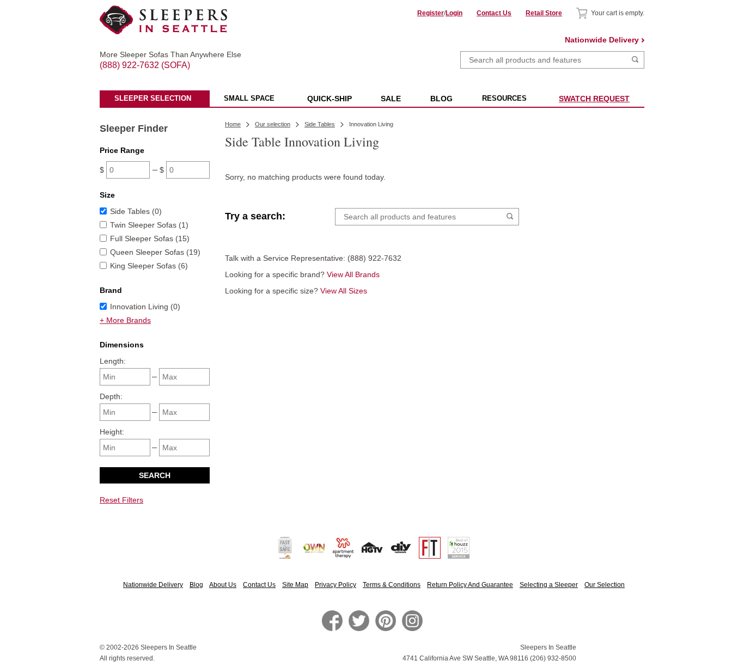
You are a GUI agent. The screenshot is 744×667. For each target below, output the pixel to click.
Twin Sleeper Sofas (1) (149, 225)
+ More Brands (125, 320)
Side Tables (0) (136, 211)
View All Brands (353, 274)
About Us (222, 585)
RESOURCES (504, 98)
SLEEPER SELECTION (152, 98)
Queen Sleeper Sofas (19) (155, 252)
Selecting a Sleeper (549, 585)
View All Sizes (343, 290)
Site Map (295, 585)
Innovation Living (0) (145, 306)
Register (430, 13)
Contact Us (494, 13)
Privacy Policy (335, 585)
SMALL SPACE (249, 98)
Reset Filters (121, 499)
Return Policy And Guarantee (470, 585)
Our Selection (604, 585)
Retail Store (544, 13)
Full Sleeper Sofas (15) (150, 238)
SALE (391, 98)
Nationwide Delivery (602, 39)
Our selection (272, 124)
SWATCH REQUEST (594, 98)
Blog (196, 585)
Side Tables (319, 124)
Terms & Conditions (391, 585)
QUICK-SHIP (329, 98)
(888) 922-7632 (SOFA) (164, 55)
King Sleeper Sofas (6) (149, 265)
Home (233, 124)
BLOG (441, 98)
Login (454, 13)
